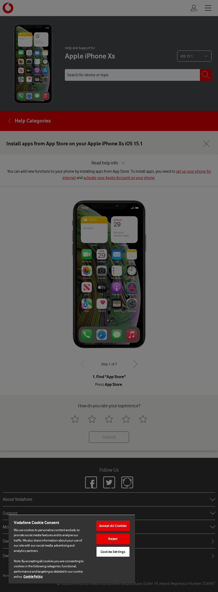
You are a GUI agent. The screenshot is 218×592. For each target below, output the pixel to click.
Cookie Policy (33, 576)
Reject (113, 539)
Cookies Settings (112, 552)
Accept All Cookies (113, 526)
